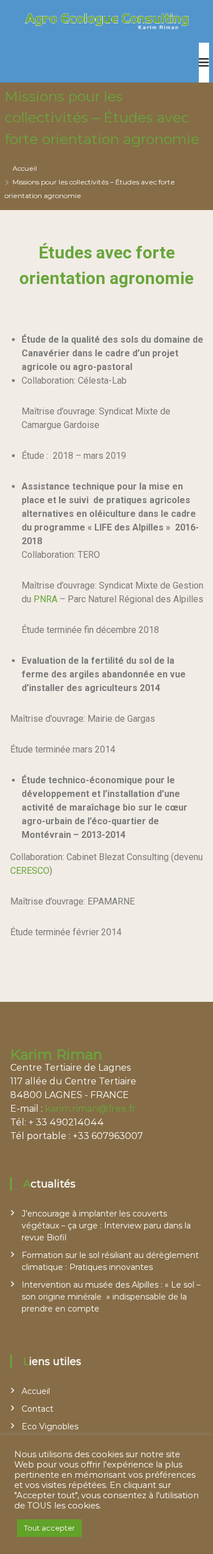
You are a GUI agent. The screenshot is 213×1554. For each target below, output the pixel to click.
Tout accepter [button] (49, 1527)
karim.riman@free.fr (90, 1108)
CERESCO (29, 870)
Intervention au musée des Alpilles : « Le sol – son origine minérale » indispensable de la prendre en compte (111, 1297)
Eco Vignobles (50, 1426)
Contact (37, 1409)
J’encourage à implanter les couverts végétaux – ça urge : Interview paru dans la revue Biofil (106, 1225)
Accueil (36, 1391)
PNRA (45, 599)
